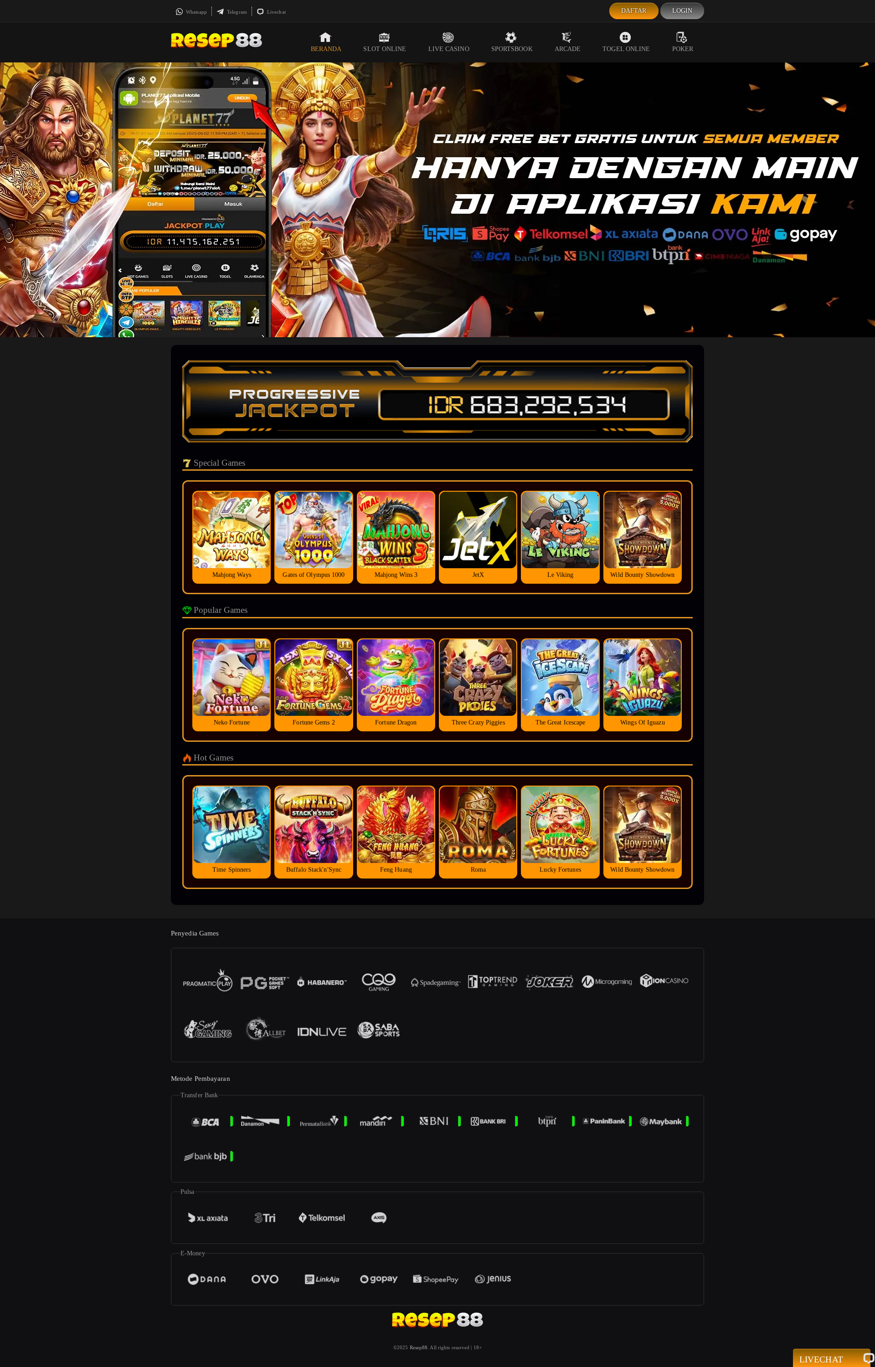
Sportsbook (512, 49)
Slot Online (384, 49)
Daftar (634, 10)
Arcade (568, 49)
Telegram (236, 12)
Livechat (276, 12)
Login (682, 10)
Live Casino (448, 49)
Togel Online (626, 49)
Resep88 (419, 1347)
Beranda (326, 49)
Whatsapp (196, 12)
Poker (683, 49)
